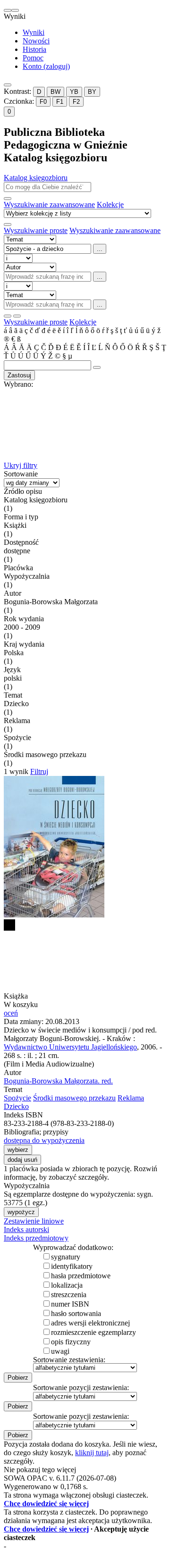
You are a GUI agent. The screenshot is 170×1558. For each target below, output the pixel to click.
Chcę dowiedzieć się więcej (46, 1504)
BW (55, 91)
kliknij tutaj (92, 1453)
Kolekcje (110, 204)
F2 (76, 101)
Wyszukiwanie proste (36, 230)
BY (92, 91)
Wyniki (33, 32)
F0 (43, 101)
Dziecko (16, 1106)
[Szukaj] (7, 198)
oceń (11, 1013)
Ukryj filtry (20, 465)
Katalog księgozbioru (36, 178)
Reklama (131, 1098)
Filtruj (39, 771)
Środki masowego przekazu (74, 1098)
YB (74, 91)
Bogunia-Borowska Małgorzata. (58, 1081)
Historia (34, 49)
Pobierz (18, 1377)
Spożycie (17, 1098)
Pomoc (33, 58)
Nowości (36, 41)
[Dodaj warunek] (7, 316)
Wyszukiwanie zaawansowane (49, 204)
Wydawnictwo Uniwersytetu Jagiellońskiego (70, 1047)
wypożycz (21, 1212)
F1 (59, 101)
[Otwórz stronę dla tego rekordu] (85, 847)
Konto (46, 66)
